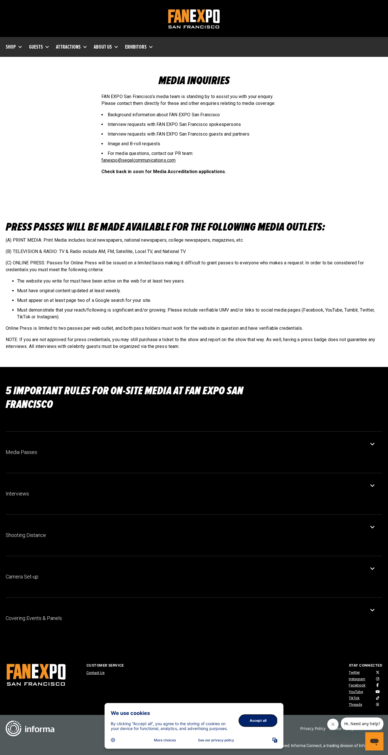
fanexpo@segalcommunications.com (138, 160)
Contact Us (95, 673)
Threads (355, 704)
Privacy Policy (313, 728)
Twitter (354, 672)
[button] (190, 452)
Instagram (357, 679)
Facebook (357, 685)
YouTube (356, 692)
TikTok (354, 698)
